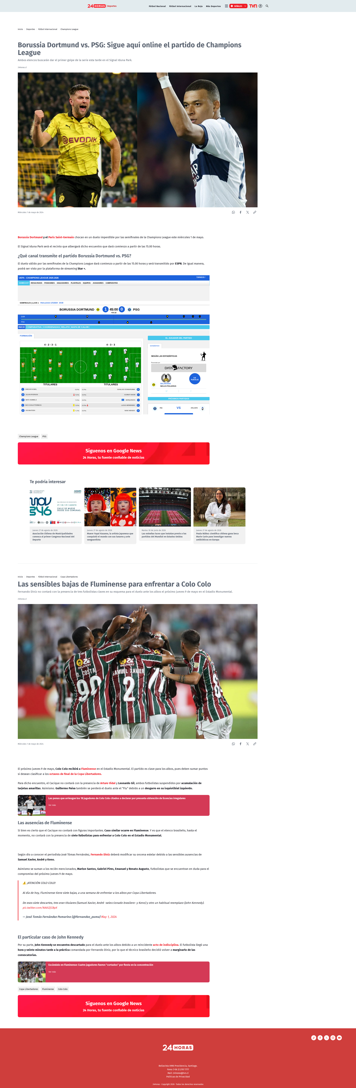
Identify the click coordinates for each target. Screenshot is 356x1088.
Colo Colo (62, 989)
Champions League (69, 29)
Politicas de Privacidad (178, 1076)
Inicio (20, 29)
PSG (44, 436)
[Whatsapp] (233, 212)
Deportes (30, 29)
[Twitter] (247, 212)
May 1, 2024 (109, 916)
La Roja (199, 6)
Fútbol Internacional (180, 6)
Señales (238, 6)
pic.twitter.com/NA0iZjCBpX (40, 908)
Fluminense (48, 989)
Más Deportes (213, 6)
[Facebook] (240, 212)
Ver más (52, 805)
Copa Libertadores (69, 576)
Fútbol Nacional (157, 6)
